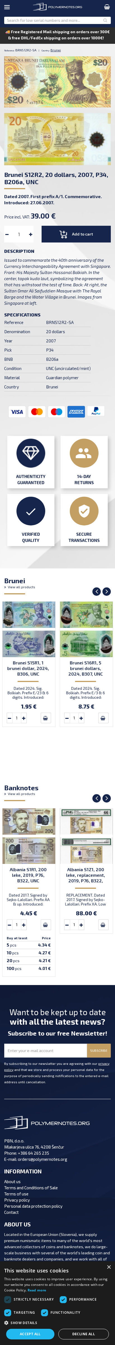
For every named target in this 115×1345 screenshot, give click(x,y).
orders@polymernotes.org (42, 1159)
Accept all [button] (30, 1334)
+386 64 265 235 (33, 1153)
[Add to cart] (46, 718)
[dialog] (57, 1303)
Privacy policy (17, 1199)
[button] (57, 1323)
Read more (37, 1290)
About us (12, 1181)
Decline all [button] (83, 1334)
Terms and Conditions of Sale (31, 1187)
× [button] (109, 1267)
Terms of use (16, 1193)
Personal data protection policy (33, 1206)
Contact (11, 1212)
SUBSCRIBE (98, 1050)
